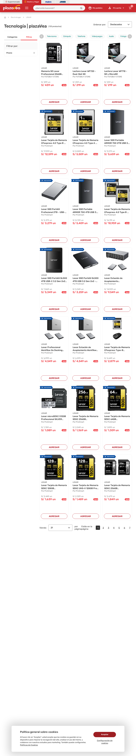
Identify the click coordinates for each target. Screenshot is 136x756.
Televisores (52, 36)
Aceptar (104, 734)
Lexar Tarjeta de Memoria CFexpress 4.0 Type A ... (85, 141)
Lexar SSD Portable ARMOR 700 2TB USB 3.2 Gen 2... (117, 142)
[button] (81, 8)
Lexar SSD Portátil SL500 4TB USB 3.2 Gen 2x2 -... (86, 279)
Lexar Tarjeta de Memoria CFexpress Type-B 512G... (117, 349)
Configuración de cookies (104, 741)
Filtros (29, 37)
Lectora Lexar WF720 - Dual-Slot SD (84, 72)
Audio (111, 36)
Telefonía (81, 36)
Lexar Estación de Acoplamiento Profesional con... (113, 280)
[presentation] (41, 36)
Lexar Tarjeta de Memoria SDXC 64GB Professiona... (117, 418)
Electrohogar (16, 17)
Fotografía (124, 36)
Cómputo (67, 36)
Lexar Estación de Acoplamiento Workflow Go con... (84, 349)
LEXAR (28, 17)
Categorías (12, 37)
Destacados (116, 24)
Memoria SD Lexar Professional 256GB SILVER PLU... (51, 73)
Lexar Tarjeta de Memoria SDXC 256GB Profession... (85, 418)
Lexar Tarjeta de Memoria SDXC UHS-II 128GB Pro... (86, 486)
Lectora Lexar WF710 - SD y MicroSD (115, 72)
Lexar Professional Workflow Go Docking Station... (51, 349)
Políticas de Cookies (29, 745)
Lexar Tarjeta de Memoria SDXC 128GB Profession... (54, 487)
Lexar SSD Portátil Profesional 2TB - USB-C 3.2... (53, 211)
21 (52, 527)
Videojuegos (97, 36)
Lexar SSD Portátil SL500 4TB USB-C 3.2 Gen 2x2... (54, 279)
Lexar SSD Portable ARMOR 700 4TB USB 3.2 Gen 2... (85, 211)
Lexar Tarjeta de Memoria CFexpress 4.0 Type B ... (54, 141)
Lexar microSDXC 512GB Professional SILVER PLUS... (53, 418)
